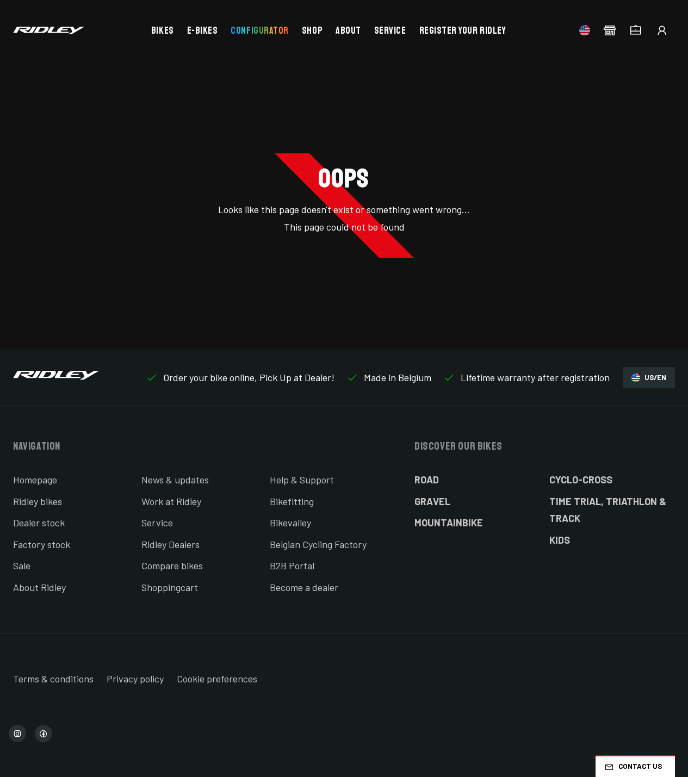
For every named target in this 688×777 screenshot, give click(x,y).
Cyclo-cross (580, 480)
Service (390, 30)
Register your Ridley (462, 30)
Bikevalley (290, 523)
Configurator (259, 30)
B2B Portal (292, 565)
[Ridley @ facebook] (43, 733)
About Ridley (39, 587)
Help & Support (302, 480)
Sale (21, 565)
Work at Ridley (171, 501)
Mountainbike (448, 523)
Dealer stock (39, 523)
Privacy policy (135, 679)
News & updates (175, 480)
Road (426, 480)
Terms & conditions (53, 679)
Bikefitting (292, 501)
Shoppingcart (169, 587)
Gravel (432, 501)
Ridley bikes (37, 501)
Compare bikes (172, 565)
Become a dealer (304, 587)
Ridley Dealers (170, 544)
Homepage (35, 480)
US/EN (655, 377)
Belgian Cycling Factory (318, 544)
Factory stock (41, 544)
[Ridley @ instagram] (17, 733)
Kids (559, 540)
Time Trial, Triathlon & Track (607, 510)
